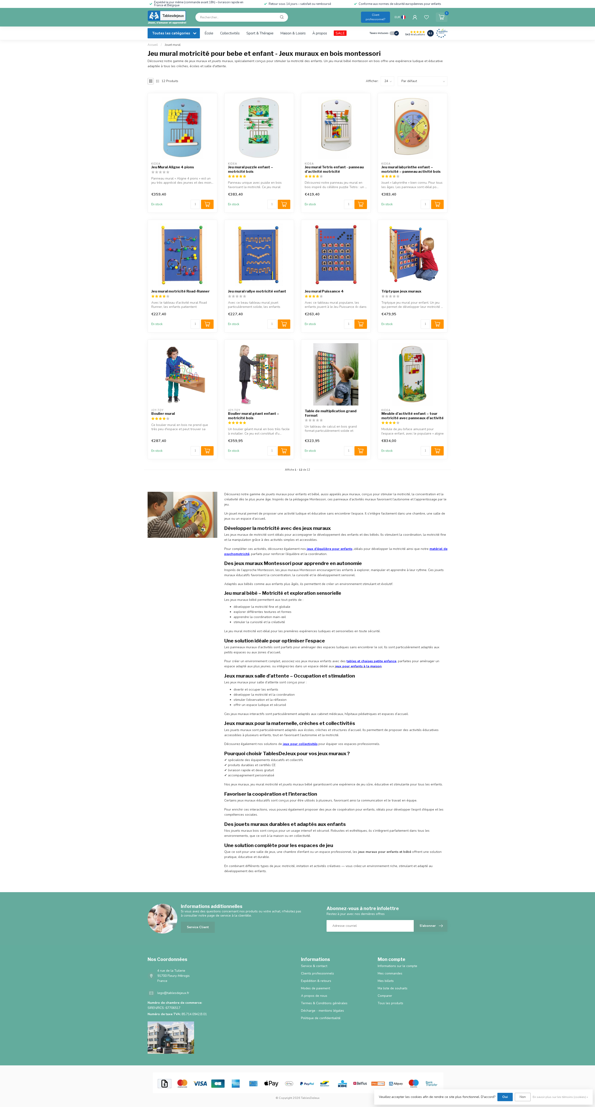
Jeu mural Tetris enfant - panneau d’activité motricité (334, 169)
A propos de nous (314, 996)
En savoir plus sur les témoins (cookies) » (560, 1097)
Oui (505, 1097)
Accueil (153, 45)
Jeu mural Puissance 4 (324, 291)
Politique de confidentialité (320, 1018)
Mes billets (386, 981)
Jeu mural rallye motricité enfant (257, 291)
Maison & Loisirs (293, 33)
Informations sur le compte (397, 966)
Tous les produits (390, 1003)
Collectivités (230, 33)
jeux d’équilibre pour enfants (329, 549)
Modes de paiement (315, 988)
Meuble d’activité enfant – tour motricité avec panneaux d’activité (412, 416)
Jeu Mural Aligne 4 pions (172, 167)
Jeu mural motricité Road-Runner (180, 291)
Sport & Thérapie (260, 33)
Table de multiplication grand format (331, 413)
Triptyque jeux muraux (401, 291)
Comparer (385, 996)
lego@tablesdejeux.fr (173, 993)
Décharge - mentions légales (322, 1010)
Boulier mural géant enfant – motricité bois (253, 416)
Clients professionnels (317, 973)
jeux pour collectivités (300, 744)
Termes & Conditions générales (324, 1003)
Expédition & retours (316, 981)
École (209, 33)
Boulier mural (163, 414)
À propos (319, 33)
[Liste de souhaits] (426, 17)
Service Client (198, 927)
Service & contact (314, 966)
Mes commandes (390, 973)
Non (523, 1097)
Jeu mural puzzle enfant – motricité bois (250, 169)
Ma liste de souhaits (392, 988)
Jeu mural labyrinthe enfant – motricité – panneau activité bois (411, 169)
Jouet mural (173, 45)
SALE (340, 33)
